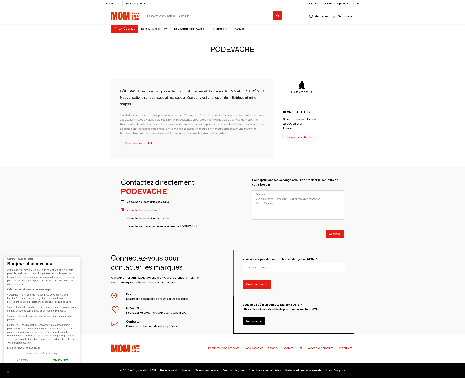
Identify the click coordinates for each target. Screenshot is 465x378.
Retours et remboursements (303, 370)
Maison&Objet (111, 3)
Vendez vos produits (337, 3)
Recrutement (168, 370)
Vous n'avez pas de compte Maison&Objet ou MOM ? (280, 259)
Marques (239, 28)
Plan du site (344, 348)
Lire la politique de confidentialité (23, 348)
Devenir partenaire (207, 370)
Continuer (335, 233)
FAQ (300, 348)
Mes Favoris (321, 16)
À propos (273, 348)
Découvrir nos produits (139, 143)
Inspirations (220, 28)
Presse (186, 370)
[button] (7, 371)
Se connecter (345, 16)
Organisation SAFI (144, 370)
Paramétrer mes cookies (223, 348)
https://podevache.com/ (299, 137)
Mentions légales (233, 370)
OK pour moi (61, 359)
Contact (288, 348)
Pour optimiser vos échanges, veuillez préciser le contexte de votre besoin (295, 182)
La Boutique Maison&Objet (190, 28)
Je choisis (22, 359)
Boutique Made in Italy (154, 28)
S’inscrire (312, 3)
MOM (125, 16)
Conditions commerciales (265, 370)
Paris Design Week (135, 3)
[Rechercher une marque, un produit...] (277, 15)
